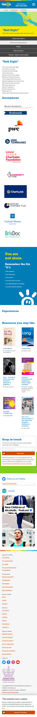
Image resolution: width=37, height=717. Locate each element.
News (4, 597)
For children (5, 557)
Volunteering (6, 580)
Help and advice (18, 38)
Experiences (14, 10)
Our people (5, 610)
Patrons (4, 614)
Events (4, 600)
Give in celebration (8, 644)
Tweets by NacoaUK (9, 483)
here (3, 708)
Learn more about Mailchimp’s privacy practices (17, 463)
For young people (7, 561)
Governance (6, 624)
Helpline (4, 617)
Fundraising (5, 583)
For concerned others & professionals (9, 569)
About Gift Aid (6, 654)
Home (6, 10)
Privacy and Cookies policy (10, 692)
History (4, 620)
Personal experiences (18, 43)
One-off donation (7, 637)
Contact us (5, 627)
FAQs (18, 47)
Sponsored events (7, 587)
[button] (33, 5)
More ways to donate (8, 650)
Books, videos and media (18, 55)
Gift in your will (6, 647)
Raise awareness (7, 590)
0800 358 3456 (21, 6)
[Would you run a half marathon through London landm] (18, 546)
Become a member (8, 577)
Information (18, 51)
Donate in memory (7, 640)
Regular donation (7, 634)
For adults (5, 564)
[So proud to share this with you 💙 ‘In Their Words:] (18, 512)
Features (4, 603)
